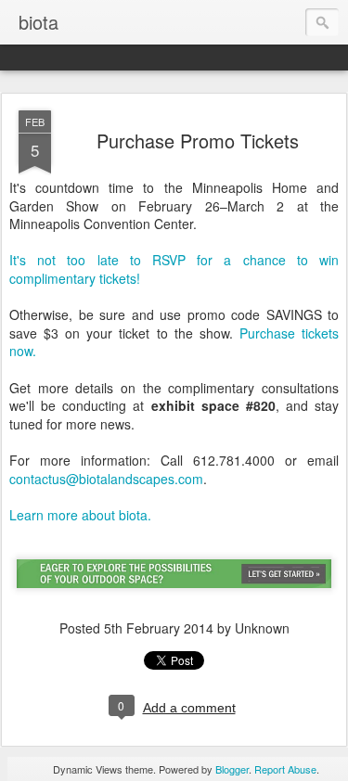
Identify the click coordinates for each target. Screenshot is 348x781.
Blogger (232, 769)
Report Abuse (285, 769)
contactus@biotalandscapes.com (106, 478)
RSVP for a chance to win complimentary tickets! (174, 269)
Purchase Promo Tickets (198, 140)
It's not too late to (80, 259)
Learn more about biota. (80, 515)
